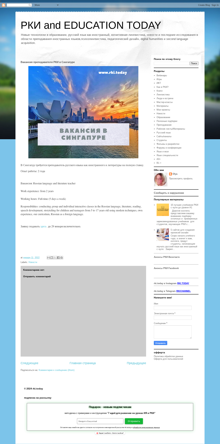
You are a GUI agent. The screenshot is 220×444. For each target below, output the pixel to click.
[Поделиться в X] (55, 257)
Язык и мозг (163, 151)
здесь (43, 226)
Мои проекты (163, 109)
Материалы (162, 106)
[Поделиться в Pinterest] (61, 257)
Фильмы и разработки (168, 144)
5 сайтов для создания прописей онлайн (183, 231)
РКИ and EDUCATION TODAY (91, 25)
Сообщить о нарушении (169, 192)
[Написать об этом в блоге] (51, 257)
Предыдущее (136, 363)
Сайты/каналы (164, 136)
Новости (33, 262)
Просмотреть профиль (181, 178)
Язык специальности (167, 155)
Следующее (29, 363)
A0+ (159, 159)
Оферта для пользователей (168, 359)
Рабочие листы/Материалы (171, 129)
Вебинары (162, 75)
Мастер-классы (165, 102)
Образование (163, 117)
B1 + (159, 163)
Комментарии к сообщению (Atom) (56, 370)
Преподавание (164, 125)
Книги (159, 90)
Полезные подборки (167, 121)
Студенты (162, 140)
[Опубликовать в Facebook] (58, 257)
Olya (175, 174)
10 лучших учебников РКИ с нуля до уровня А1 (184, 206)
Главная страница (83, 363)
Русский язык (164, 132)
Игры (159, 79)
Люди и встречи (165, 98)
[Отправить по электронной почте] (48, 257)
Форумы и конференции (169, 147)
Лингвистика (163, 94)
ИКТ (159, 83)
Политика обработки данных (168, 356)
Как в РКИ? (162, 87)
